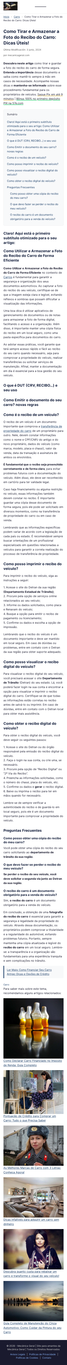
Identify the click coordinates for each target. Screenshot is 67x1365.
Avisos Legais (17, 1354)
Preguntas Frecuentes (21, 187)
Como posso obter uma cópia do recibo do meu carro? (34, 195)
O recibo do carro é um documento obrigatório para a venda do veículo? (32, 216)
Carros (7, 277)
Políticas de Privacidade (42, 1354)
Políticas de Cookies (27, 1357)
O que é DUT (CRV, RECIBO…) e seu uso (31, 140)
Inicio (6, 16)
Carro (17, 16)
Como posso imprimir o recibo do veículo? (32, 164)
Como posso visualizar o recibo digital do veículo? (32, 172)
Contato (46, 1357)
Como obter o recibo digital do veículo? (31, 181)
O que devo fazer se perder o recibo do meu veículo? (34, 206)
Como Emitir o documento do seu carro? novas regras (32, 149)
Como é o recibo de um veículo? (26, 157)
